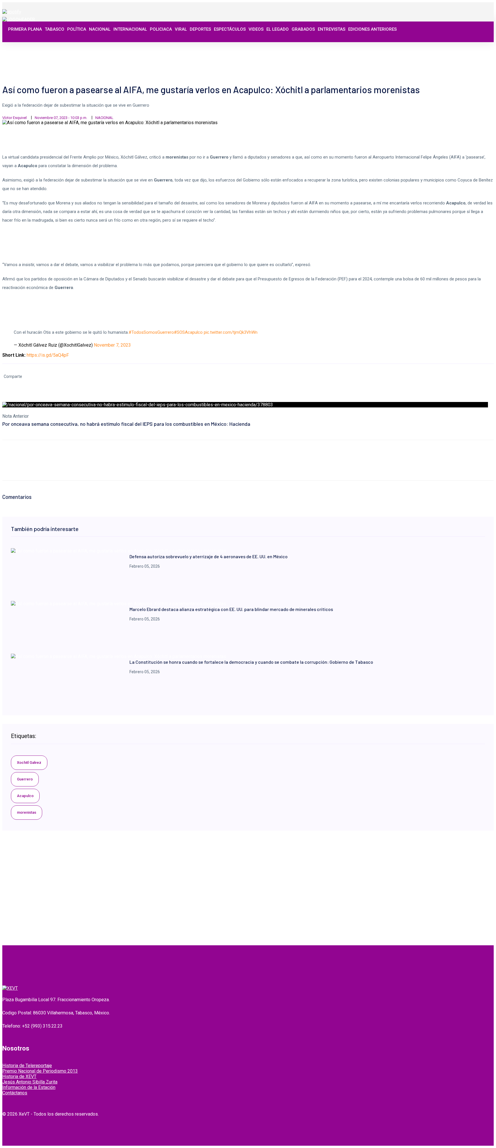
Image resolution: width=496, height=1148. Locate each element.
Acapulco (25, 796)
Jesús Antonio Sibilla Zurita (29, 1082)
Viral (181, 29)
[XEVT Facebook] (456, 46)
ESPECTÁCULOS (230, 29)
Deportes (200, 29)
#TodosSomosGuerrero (151, 332)
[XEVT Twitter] (462, 46)
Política (76, 29)
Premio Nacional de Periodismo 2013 (40, 1071)
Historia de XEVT (19, 1076)
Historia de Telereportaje (27, 1065)
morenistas (26, 812)
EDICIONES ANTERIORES (372, 29)
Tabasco (54, 29)
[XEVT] (18, 19)
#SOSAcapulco (188, 332)
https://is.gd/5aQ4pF (48, 355)
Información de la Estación (28, 1087)
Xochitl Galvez (29, 762)
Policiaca (161, 29)
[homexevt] (10, 988)
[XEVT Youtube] (475, 46)
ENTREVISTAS (331, 29)
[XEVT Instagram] (469, 46)
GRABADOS (303, 29)
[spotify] (11, 12)
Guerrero (25, 779)
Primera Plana (25, 29)
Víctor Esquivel (14, 118)
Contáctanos (14, 1093)
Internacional (130, 29)
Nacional (100, 29)
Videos (256, 29)
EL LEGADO (277, 29)
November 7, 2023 (112, 345)
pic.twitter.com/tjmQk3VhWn (230, 332)
